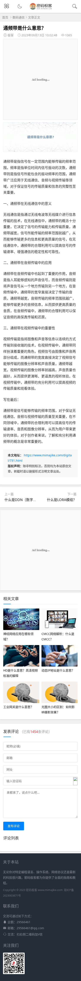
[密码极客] (40, 9)
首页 (5, 17)
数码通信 (19, 17)
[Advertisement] (40, 79)
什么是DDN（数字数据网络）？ (29, 499)
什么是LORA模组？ (61, 499)
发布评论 (14, 826)
